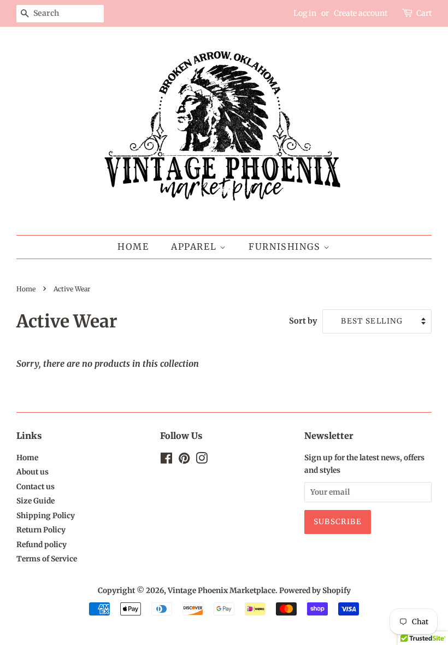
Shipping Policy (45, 515)
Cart (424, 13)
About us (32, 472)
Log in (304, 13)
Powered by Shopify (315, 590)
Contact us (35, 486)
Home (133, 246)
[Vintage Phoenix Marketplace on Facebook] (166, 460)
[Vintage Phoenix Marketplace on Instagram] (202, 460)
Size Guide (35, 501)
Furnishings (286, 246)
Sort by (303, 321)
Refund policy (41, 544)
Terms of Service (46, 559)
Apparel (195, 246)
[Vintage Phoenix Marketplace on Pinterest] (184, 460)
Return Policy (41, 530)
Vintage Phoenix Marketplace (221, 590)
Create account (360, 13)
